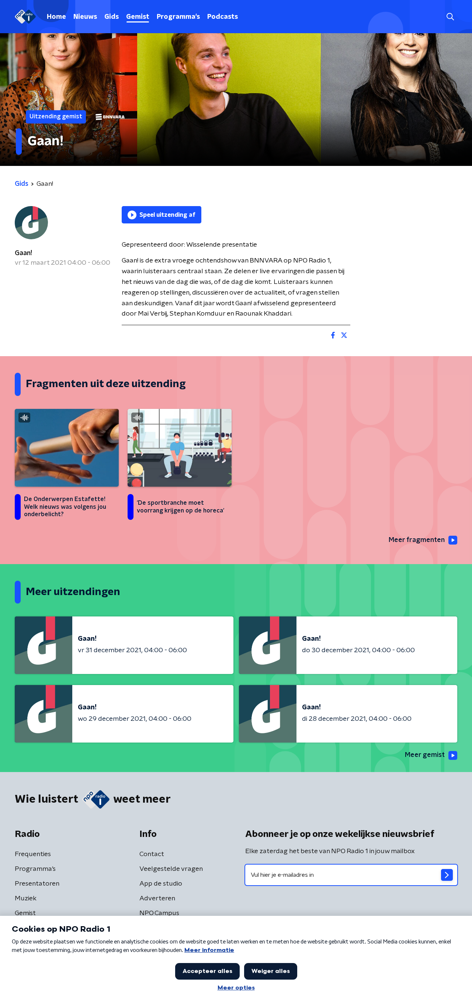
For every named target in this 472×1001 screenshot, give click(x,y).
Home (56, 17)
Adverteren (157, 898)
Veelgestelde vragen (171, 869)
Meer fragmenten (417, 540)
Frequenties (33, 854)
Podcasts (222, 17)
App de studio (160, 883)
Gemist (137, 17)
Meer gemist (425, 755)
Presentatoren (37, 883)
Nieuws (85, 17)
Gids (111, 17)
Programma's (178, 17)
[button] (450, 17)
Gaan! (23, 253)
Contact (151, 854)
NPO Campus (159, 913)
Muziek (26, 898)
